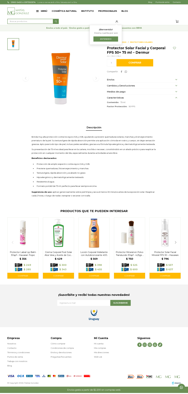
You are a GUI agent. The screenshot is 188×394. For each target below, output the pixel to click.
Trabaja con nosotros (17, 361)
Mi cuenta (98, 343)
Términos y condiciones (18, 352)
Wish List (98, 357)
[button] (56, 21)
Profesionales (107, 11)
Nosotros (11, 343)
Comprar (135, 62)
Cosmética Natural (64, 11)
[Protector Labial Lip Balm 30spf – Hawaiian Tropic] (22, 233)
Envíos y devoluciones (61, 352)
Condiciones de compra (62, 348)
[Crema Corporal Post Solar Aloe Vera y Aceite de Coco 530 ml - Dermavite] (58, 233)
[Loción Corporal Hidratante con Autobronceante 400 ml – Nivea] (94, 233)
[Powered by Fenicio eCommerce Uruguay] (176, 383)
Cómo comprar (58, 343)
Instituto (87, 11)
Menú (44, 11)
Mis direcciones (101, 352)
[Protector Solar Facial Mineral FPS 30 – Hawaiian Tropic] (165, 233)
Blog (124, 11)
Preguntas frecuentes (61, 357)
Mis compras (100, 348)
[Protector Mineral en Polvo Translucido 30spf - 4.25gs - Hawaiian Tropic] (129, 233)
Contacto (177, 2)
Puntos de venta (162, 2)
